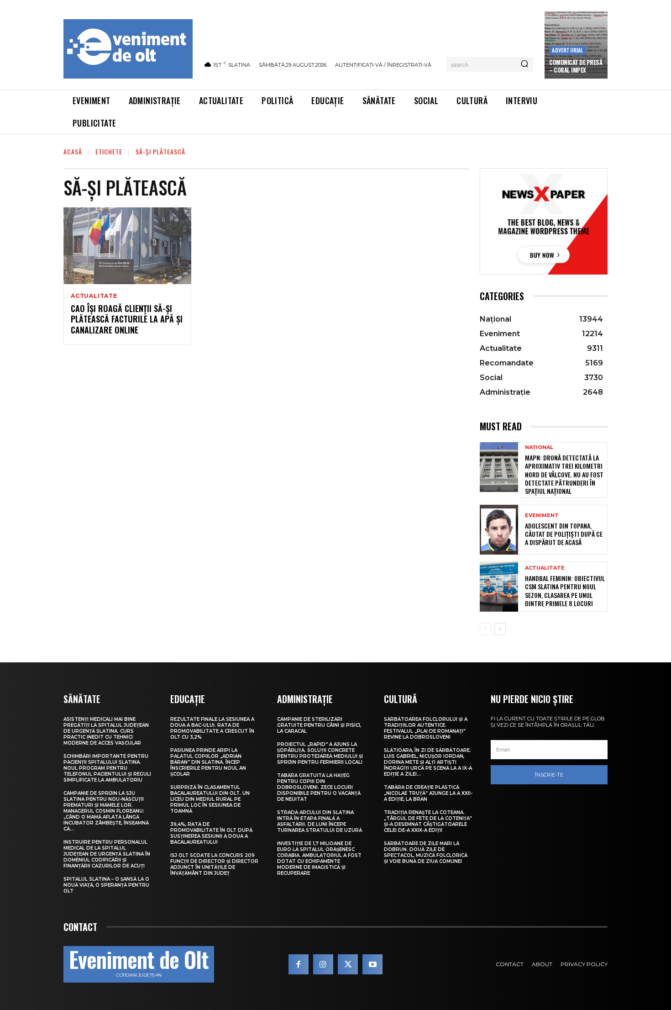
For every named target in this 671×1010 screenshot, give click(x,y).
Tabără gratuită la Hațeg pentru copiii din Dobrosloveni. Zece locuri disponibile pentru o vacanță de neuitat (319, 787)
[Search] (524, 64)
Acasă (72, 151)
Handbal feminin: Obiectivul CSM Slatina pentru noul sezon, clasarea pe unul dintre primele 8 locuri (565, 590)
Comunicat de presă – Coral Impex (575, 66)
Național (539, 447)
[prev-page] (485, 629)
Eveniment (542, 515)
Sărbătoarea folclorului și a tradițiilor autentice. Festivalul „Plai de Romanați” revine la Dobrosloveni (425, 728)
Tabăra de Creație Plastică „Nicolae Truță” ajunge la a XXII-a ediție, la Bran (428, 793)
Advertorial (567, 50)
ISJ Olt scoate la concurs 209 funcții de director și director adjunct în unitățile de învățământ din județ (214, 864)
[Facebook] (298, 964)
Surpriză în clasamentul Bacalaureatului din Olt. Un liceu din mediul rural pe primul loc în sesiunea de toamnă (210, 799)
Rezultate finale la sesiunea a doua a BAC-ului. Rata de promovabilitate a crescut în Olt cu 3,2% (212, 728)
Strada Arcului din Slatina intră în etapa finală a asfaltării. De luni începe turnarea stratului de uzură (319, 821)
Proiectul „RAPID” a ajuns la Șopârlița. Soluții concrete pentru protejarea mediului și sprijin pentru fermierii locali (320, 753)
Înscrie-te (549, 775)
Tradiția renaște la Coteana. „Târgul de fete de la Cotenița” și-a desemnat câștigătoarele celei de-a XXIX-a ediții (428, 821)
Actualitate (94, 296)
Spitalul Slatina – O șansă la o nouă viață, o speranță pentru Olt (106, 885)
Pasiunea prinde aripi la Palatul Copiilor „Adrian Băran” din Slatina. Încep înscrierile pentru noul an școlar (208, 762)
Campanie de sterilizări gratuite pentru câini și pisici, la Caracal (319, 725)
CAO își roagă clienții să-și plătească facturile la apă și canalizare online (127, 319)
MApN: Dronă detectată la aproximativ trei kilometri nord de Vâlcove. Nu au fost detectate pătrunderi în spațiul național (564, 474)
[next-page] (500, 629)
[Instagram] (323, 964)
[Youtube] (372, 964)
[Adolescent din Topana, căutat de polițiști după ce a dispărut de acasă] (499, 530)
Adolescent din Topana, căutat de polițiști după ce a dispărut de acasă (564, 534)
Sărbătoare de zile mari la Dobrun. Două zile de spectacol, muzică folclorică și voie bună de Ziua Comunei (425, 852)
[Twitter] (348, 964)
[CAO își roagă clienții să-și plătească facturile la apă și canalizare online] (127, 245)
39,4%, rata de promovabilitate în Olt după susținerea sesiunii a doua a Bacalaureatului (211, 833)
